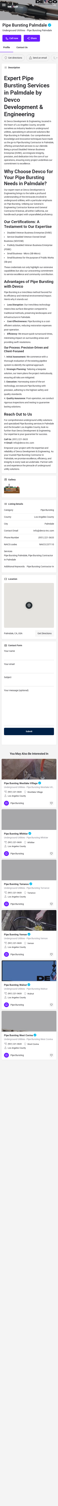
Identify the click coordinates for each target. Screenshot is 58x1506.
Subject (7, 677)
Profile (6, 47)
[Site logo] (13, 5)
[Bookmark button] (51, 803)
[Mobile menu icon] (4, 5)
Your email (9, 664)
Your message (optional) (16, 690)
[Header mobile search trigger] (54, 5)
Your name (9, 651)
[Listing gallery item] (12, 489)
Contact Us (22, 47)
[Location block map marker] (29, 605)
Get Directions (45, 633)
